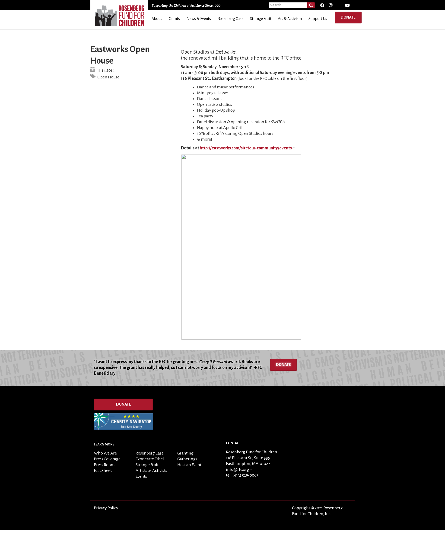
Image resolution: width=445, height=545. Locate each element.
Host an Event (189, 464)
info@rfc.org (237, 469)
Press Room (104, 464)
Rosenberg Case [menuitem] (230, 19)
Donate (348, 17)
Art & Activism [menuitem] (290, 19)
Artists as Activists (151, 470)
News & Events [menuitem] (199, 19)
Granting (185, 453)
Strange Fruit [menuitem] (260, 19)
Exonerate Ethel (150, 459)
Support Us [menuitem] (317, 19)
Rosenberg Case (150, 453)
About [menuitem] (157, 19)
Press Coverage (107, 459)
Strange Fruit (147, 464)
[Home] (121, 14)
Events (141, 476)
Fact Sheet (103, 470)
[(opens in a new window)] (322, 5)
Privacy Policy (106, 508)
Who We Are (105, 453)
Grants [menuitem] (174, 19)
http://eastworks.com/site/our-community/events (246, 148)
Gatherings (187, 459)
